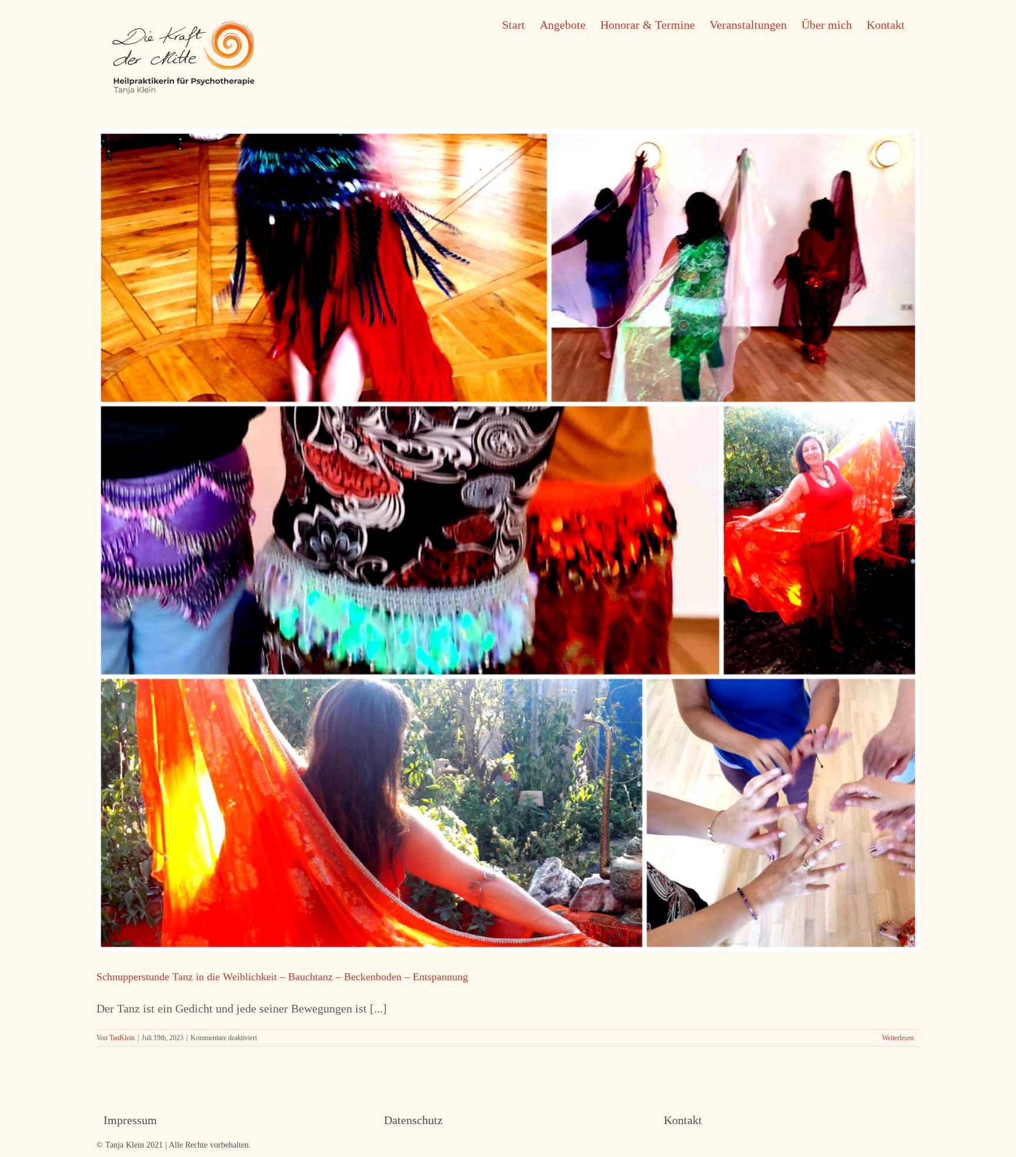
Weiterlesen (898, 1038)
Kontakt (683, 1120)
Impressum (130, 1120)
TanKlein (122, 1038)
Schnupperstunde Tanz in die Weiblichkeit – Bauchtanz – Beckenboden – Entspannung (282, 977)
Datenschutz (413, 1120)
